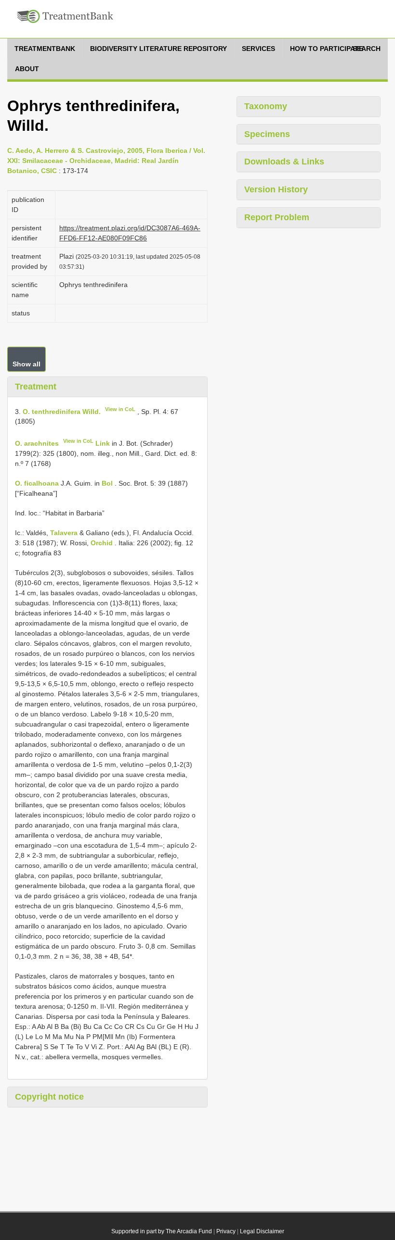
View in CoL (120, 409)
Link (102, 443)
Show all (26, 364)
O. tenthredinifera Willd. (62, 411)
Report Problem (276, 217)
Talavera (64, 533)
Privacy (226, 1231)
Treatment (35, 386)
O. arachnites (37, 443)
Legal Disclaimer (262, 1231)
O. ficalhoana (37, 483)
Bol (107, 483)
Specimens (267, 134)
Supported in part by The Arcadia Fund (161, 1231)
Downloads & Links (284, 161)
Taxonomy (265, 106)
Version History (276, 189)
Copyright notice (49, 1097)
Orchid (102, 543)
